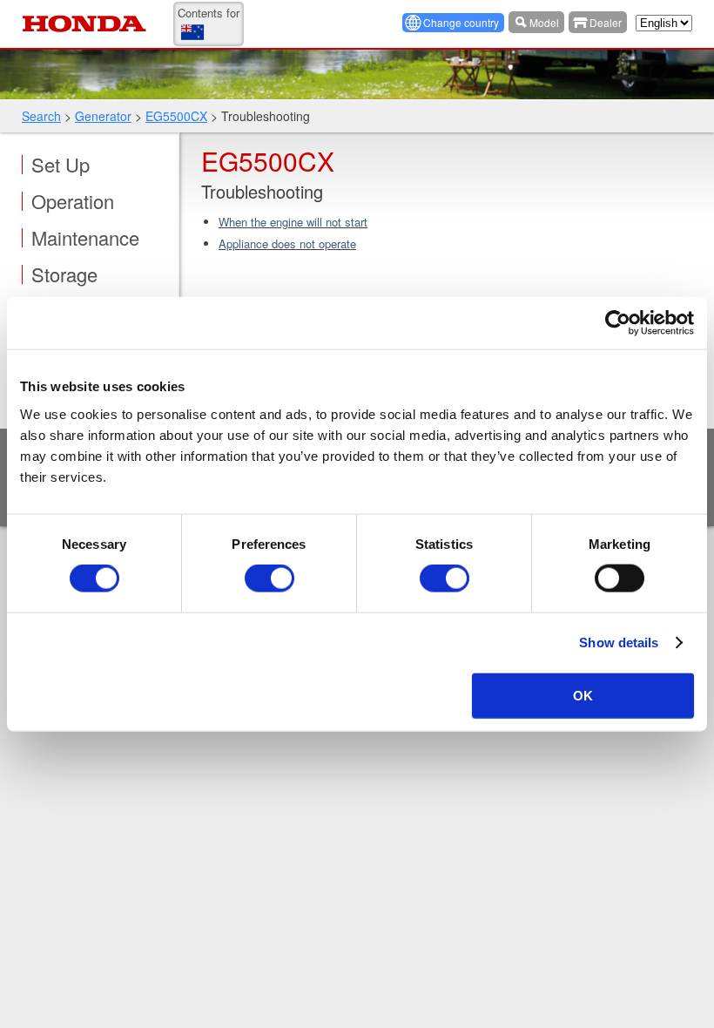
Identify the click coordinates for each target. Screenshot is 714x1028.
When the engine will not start (293, 221)
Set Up (60, 164)
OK (583, 694)
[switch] (269, 578)
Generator (103, 116)
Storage (64, 274)
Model (544, 22)
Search (41, 116)
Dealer (605, 22)
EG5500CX (176, 116)
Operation (72, 201)
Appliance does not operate (287, 243)
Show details (618, 642)
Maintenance (85, 237)
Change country (461, 22)
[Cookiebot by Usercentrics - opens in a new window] (618, 323)
